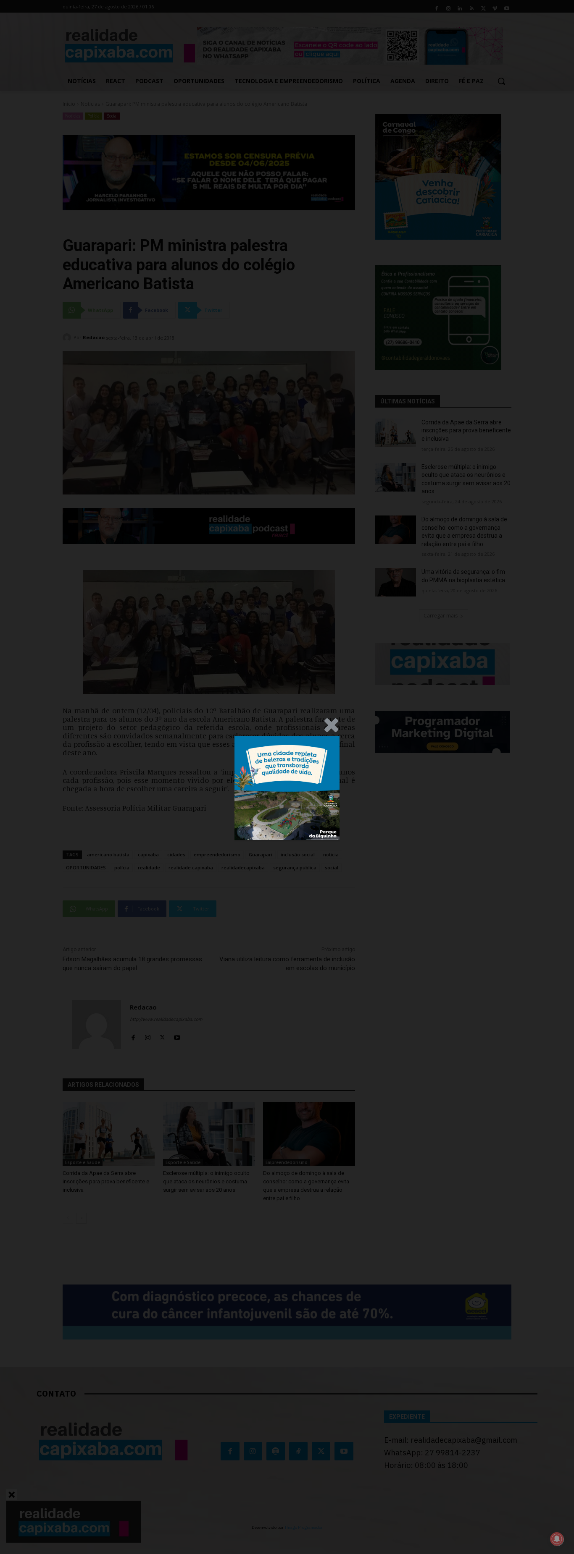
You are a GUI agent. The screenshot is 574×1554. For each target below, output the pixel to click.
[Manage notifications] (556, 1539)
